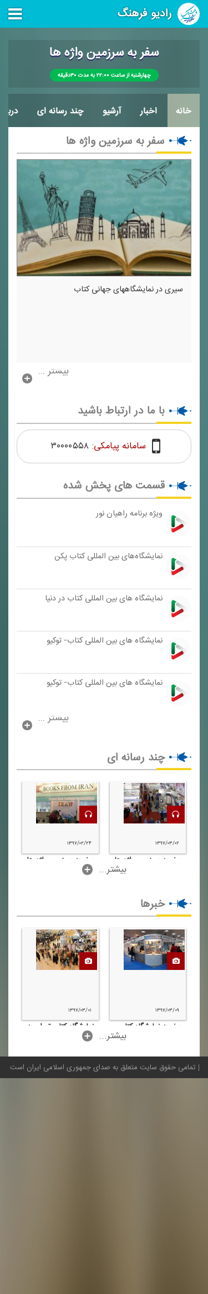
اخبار (148, 111)
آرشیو (112, 111)
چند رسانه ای (60, 111)
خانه (183, 111)
